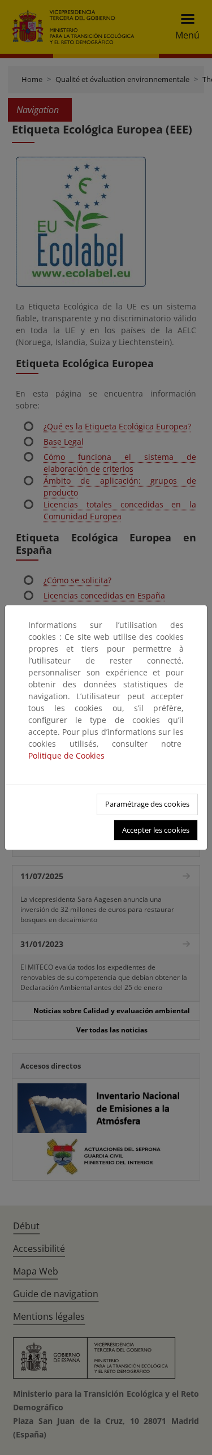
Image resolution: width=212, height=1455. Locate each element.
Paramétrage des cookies (147, 804)
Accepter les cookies (155, 830)
